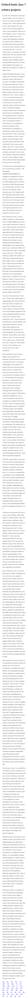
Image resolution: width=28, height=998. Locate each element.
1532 (13, 986)
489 (3, 990)
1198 (21, 990)
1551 (8, 988)
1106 (4, 983)
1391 (17, 994)
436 (8, 983)
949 (23, 992)
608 (3, 981)
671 (7, 981)
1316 (12, 990)
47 (7, 996)
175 (20, 981)
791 (3, 996)
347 (19, 992)
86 (16, 983)
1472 (16, 981)
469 (16, 990)
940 (12, 988)
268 (12, 994)
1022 (21, 994)
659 (21, 988)
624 (3, 992)
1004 (4, 994)
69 (11, 992)
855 (11, 996)
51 (17, 986)
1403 (12, 983)
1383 (8, 986)
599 (15, 992)
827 (15, 996)
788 (12, 981)
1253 (17, 988)
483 (21, 986)
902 (7, 992)
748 (3, 988)
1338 (4, 986)
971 (20, 983)
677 (7, 990)
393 (19, 996)
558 (8, 994)
